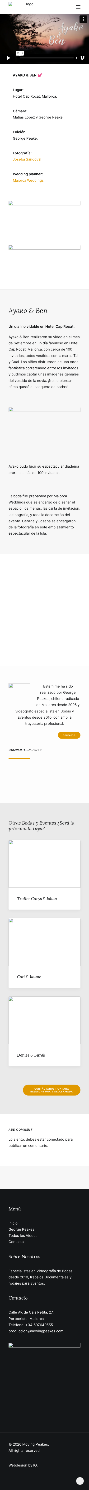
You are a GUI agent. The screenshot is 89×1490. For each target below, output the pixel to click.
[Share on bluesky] (71, 773)
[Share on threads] (31, 773)
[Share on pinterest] (41, 773)
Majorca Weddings (28, 180)
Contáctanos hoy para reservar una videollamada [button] (51, 1090)
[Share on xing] (14, 782)
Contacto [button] (69, 735)
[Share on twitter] (21, 773)
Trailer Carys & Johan (37, 898)
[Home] (44, 1379)
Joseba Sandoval (27, 159)
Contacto (16, 1241)
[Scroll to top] (80, 1480)
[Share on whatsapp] (61, 773)
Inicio (13, 1223)
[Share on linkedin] (51, 773)
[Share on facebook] (11, 773)
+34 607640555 (39, 1325)
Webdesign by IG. (23, 1465)
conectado (55, 1139)
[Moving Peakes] (28, 7)
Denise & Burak (31, 1055)
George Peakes (21, 1229)
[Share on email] (23, 782)
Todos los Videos (23, 1235)
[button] (78, 7)
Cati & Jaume (29, 976)
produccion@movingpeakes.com (36, 1331)
